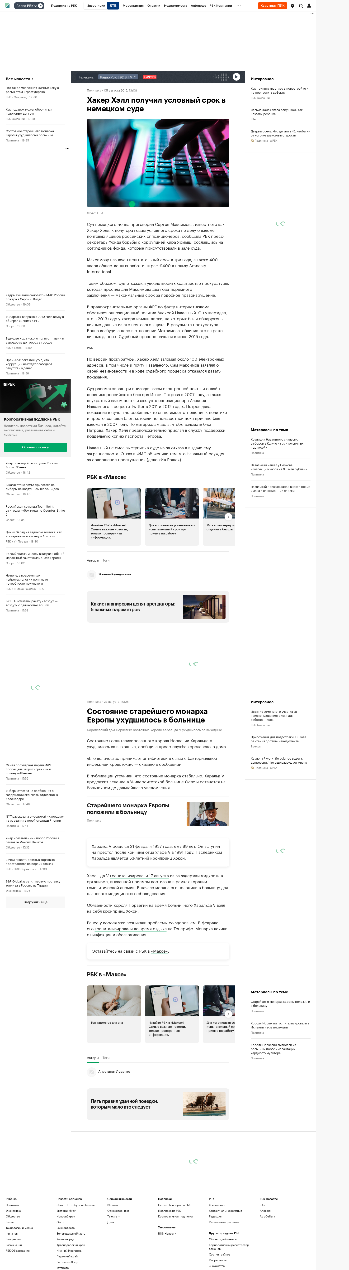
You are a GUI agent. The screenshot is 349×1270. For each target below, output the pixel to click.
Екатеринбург (66, 1210)
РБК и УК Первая (17, 540)
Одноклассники (118, 1210)
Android (265, 1210)
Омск (60, 1222)
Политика (12, 140)
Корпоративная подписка (175, 1216)
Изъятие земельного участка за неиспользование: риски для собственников (274, 715)
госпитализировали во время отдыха (131, 928)
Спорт (10, 325)
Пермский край (67, 1256)
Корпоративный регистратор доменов (229, 1247)
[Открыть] (35, 6)
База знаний (14, 1245)
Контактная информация (225, 1210)
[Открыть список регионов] (292, 6)
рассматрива (108, 388)
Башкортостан (66, 1228)
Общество (13, 304)
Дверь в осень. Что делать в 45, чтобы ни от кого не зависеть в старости (281, 133)
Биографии (13, 1239)
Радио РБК (24, 6)
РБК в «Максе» (107, 477)
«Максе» (159, 950)
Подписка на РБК (169, 1210)
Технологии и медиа (19, 1228)
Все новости (18, 79)
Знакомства (217, 1266)
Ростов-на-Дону (67, 1262)
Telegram (113, 1216)
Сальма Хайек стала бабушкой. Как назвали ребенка (277, 111)
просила (112, 289)
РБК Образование (18, 1250)
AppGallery (267, 1216)
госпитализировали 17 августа (139, 875)
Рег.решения (217, 1260)
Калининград (65, 1239)
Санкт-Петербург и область (75, 1205)
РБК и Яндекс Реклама (21, 588)
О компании (217, 1205)
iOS (262, 1205)
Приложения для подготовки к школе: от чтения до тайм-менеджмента (279, 739)
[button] (292, 6)
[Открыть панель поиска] (301, 6)
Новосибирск (66, 1216)
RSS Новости (167, 1233)
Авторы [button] (93, 560)
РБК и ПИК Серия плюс (21, 868)
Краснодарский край (71, 1245)
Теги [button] (106, 560)
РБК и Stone (14, 347)
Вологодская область (71, 1233)
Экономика (13, 890)
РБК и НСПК (14, 937)
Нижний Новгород (69, 1250)
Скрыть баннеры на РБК (174, 1205)
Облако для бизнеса (222, 1239)
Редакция (215, 1216)
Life (253, 118)
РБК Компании (15, 118)
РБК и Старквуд (16, 96)
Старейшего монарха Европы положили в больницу (128, 809)
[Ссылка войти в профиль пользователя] (309, 5)
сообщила (148, 746)
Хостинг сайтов (219, 1254)
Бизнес (10, 1222)
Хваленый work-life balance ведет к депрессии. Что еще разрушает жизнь (279, 760)
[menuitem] (64, 5)
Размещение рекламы (224, 1222)
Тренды (256, 746)
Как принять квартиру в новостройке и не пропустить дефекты (279, 90)
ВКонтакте (114, 1205)
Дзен (110, 1222)
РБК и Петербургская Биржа (25, 1174)
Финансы (12, 1233)
